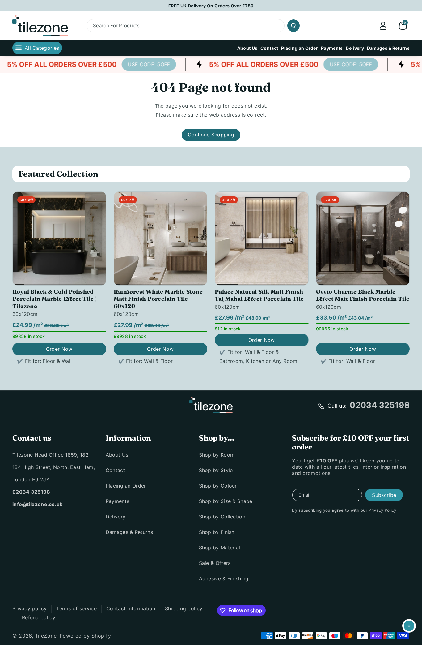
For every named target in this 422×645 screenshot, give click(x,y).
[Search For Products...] (293, 25)
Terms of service (76, 608)
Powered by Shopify (85, 636)
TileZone (46, 636)
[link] (141, 64)
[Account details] (383, 25)
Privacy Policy (382, 510)
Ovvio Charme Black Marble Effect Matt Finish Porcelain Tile (363, 295)
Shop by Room (217, 455)
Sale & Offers (215, 563)
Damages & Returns (129, 532)
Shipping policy (184, 608)
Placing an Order (126, 486)
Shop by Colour (218, 486)
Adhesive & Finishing (224, 578)
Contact (115, 470)
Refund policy (38, 617)
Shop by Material (219, 547)
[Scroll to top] (409, 626)
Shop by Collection (222, 517)
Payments (117, 501)
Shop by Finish (216, 532)
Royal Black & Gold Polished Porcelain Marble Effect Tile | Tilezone (54, 299)
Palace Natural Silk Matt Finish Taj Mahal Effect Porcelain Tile (259, 295)
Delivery (115, 517)
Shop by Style (216, 470)
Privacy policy (29, 608)
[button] (403, 25)
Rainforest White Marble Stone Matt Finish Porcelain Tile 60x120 (158, 299)
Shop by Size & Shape (225, 501)
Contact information (130, 608)
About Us (117, 455)
